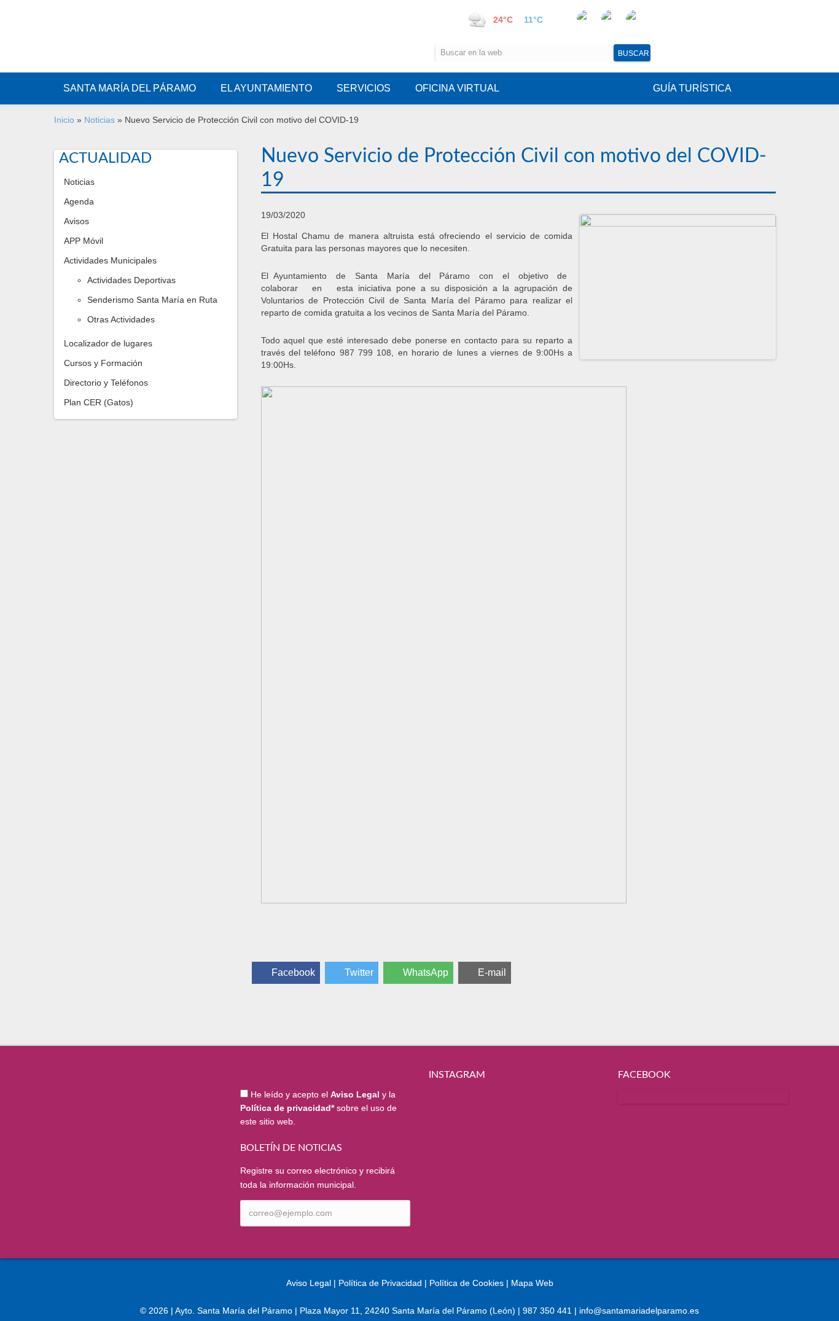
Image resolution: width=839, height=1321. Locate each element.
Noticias (99, 120)
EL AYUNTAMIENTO (266, 88)
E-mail (492, 972)
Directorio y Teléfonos (106, 383)
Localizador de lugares (108, 343)
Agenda (79, 201)
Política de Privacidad (380, 1283)
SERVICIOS (364, 88)
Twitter (359, 972)
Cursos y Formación (103, 363)
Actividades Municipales (110, 260)
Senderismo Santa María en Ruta (152, 300)
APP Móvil (83, 241)
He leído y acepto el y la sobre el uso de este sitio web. (318, 1108)
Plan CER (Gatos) (98, 402)
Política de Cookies (466, 1283)
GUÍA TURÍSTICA (692, 88)
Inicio (64, 120)
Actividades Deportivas (131, 280)
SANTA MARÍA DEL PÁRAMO (129, 88)
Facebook (293, 972)
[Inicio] (178, 36)
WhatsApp (425, 972)
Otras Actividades (121, 319)
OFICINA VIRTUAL (457, 88)
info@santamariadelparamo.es (639, 1310)
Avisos (76, 221)
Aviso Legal (308, 1283)
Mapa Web (532, 1283)
